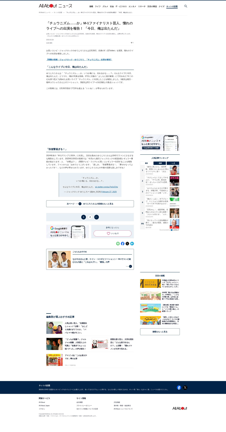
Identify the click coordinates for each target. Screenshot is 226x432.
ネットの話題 (172, 6)
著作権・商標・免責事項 (122, 405)
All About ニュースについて (123, 409)
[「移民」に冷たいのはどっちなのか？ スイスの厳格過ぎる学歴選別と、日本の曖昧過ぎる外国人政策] (170, 320)
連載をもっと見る (159, 332)
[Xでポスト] (127, 243)
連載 (91, 6)
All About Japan (44, 405)
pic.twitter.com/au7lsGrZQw (106, 187)
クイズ (161, 6)
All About (42, 402)
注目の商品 (152, 6)
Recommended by (165, 230)
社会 (112, 6)
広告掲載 (117, 402)
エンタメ (132, 6)
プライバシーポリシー (84, 405)
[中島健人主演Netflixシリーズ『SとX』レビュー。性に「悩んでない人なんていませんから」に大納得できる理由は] (170, 283)
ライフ (98, 6)
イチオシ (42, 409)
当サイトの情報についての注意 (87, 409)
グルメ (105, 6)
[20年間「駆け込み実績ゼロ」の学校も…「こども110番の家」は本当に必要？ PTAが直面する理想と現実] (170, 295)
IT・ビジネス (121, 6)
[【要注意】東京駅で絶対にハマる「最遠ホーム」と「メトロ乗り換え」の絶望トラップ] (170, 308)
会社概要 (80, 402)
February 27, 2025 (109, 192)
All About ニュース (44, 12)
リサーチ (142, 6)
